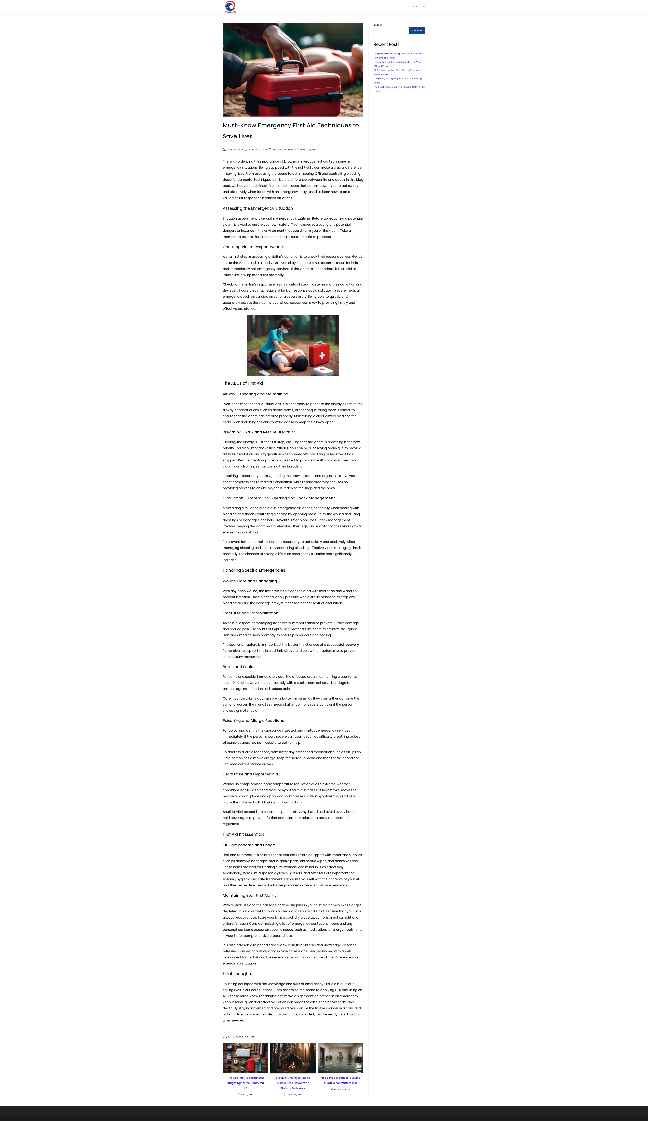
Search (378, 24)
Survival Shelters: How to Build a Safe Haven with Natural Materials (293, 1083)
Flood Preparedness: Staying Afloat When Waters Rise (340, 1080)
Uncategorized (309, 149)
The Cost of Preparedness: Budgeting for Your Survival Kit (245, 1083)
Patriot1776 (233, 149)
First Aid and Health (284, 149)
